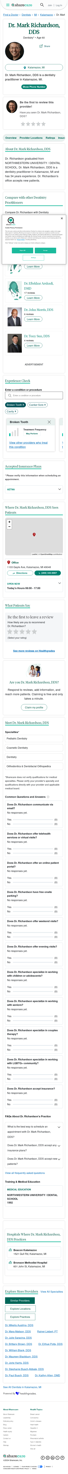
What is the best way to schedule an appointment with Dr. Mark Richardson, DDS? (29, 1132)
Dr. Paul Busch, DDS (17, 1375)
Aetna (11, 489)
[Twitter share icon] (57, 1459)
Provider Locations (31, 138)
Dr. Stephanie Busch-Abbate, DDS (24, 1369)
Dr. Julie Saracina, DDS (18, 1337)
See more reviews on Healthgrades (34, 651)
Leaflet (34, 554)
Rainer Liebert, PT (47, 1331)
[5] (43, 123)
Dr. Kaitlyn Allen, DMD (47, 1375)
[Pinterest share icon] (62, 1459)
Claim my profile (34, 707)
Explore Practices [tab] (20, 1317)
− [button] (9, 527)
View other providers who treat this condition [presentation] (28, 444)
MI (35, 14)
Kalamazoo (46, 14)
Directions (21, 572)
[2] (28, 123)
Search (42, 5)
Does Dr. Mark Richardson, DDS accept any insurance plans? (32, 1147)
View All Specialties (51, 1291)
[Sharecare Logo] (22, 5)
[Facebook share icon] (42, 1459)
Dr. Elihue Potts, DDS (50, 1344)
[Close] (61, 218)
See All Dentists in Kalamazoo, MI (22, 1387)
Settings (33, 257)
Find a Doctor (10, 14)
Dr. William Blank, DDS (18, 1350)
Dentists (26, 14)
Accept (45, 250)
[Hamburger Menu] (8, 5)
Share (47, 46)
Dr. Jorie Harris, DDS (17, 1363)
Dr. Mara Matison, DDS (18, 1331)
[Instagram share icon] (47, 1459)
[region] (34, 239)
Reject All (22, 250)
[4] (38, 123)
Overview (10, 138)
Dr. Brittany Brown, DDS (18, 1344)
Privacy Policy (21, 239)
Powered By (9, 1393)
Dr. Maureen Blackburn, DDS (21, 1356)
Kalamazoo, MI (36, 67)
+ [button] (9, 522)
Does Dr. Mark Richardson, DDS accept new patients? (32, 1161)
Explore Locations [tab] (20, 1308)
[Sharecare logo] (34, 1456)
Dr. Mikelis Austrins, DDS (19, 1325)
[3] (33, 123)
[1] (22, 123)
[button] (47, 797)
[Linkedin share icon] (52, 1459)
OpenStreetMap (46, 554)
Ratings (50, 138)
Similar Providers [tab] (20, 1300)
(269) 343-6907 (49, 572)
